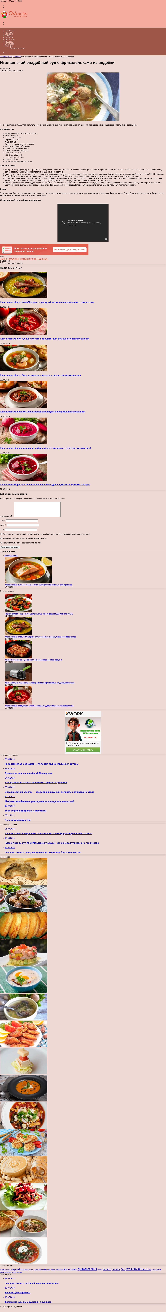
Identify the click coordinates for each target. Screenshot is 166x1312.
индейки (3, 259)
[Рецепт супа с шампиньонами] (23, 1019)
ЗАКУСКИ (9, 44)
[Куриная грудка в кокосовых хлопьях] (23, 1047)
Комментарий (6, 516)
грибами (24, 1269)
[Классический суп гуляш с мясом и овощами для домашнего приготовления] (23, 334)
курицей (42, 1269)
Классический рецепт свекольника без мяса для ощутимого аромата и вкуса (45, 484)
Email (3, 525)
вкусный (16, 1269)
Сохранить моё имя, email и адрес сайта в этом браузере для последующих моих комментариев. (46, 534)
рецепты (126, 1269)
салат (137, 1269)
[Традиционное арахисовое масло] (23, 1182)
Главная (9, 31)
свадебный (25, 259)
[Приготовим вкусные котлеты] (23, 1155)
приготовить (70, 1269)
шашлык (19, 1272)
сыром (8, 1272)
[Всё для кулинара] (14, 18)
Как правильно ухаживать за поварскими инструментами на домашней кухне (39, 683)
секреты (146, 1269)
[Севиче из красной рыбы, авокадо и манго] (23, 965)
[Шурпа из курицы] (23, 1236)
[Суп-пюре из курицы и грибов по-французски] (23, 992)
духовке (35, 1269)
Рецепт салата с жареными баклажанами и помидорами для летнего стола (39, 614)
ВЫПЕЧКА (9, 39)
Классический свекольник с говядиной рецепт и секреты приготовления (42, 411)
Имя (2, 521)
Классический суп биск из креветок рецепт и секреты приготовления (40, 375)
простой (99, 1269)
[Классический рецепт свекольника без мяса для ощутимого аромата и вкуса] (23, 480)
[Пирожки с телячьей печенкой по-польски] (23, 884)
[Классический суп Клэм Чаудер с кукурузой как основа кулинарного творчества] (23, 298)
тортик (14, 1272)
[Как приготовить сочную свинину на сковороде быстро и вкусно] (18, 658)
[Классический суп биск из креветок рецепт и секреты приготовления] (23, 370)
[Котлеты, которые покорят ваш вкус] (23, 911)
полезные (59, 1269)
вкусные (9, 1269)
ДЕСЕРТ (9, 42)
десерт (30, 1269)
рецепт (107, 1269)
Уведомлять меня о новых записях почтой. (22, 543)
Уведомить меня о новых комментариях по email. (25, 538)
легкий (48, 1269)
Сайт (2, 529)
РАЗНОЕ (9, 46)
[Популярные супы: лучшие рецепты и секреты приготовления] (23, 1101)
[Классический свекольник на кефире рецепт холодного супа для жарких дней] (23, 443)
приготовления (87, 1269)
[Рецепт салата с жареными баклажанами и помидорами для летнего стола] (18, 612)
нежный (53, 1269)
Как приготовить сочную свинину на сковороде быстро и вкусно (33, 660)
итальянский (13, 259)
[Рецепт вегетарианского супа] (23, 1128)
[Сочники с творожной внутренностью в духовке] (23, 938)
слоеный (155, 1269)
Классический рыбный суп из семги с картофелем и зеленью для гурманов (38, 585)
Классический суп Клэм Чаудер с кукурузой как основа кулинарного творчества (47, 302)
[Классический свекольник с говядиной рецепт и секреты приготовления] (23, 407)
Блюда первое (14, 57)
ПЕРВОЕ (9, 33)
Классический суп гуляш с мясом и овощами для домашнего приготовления (44, 338)
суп (31, 259)
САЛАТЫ (9, 37)
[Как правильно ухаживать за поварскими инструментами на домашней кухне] (18, 681)
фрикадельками (41, 259)
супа (2, 1272)
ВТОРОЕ (9, 35)
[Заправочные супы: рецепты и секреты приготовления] (23, 1263)
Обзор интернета (17, 48)
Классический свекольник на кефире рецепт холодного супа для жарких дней (45, 448)
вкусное (3, 1269)
